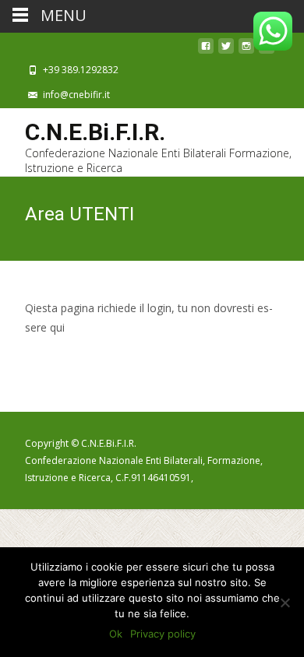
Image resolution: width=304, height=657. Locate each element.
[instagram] (246, 50)
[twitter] (226, 50)
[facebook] (206, 50)
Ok (115, 633)
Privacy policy (163, 633)
